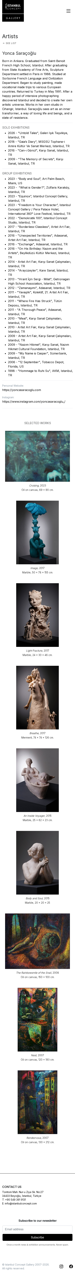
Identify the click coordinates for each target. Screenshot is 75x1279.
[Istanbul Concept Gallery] (13, 11)
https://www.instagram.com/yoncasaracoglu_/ (33, 401)
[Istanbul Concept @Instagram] (59, 1266)
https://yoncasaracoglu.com (21, 390)
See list (10, 43)
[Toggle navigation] (68, 11)
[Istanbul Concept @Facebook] (69, 1266)
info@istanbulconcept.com (21, 1203)
